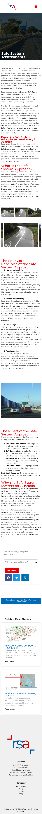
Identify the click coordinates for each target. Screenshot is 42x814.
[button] (8, 577)
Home (6, 552)
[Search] (35, 562)
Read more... (10, 661)
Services (13, 552)
